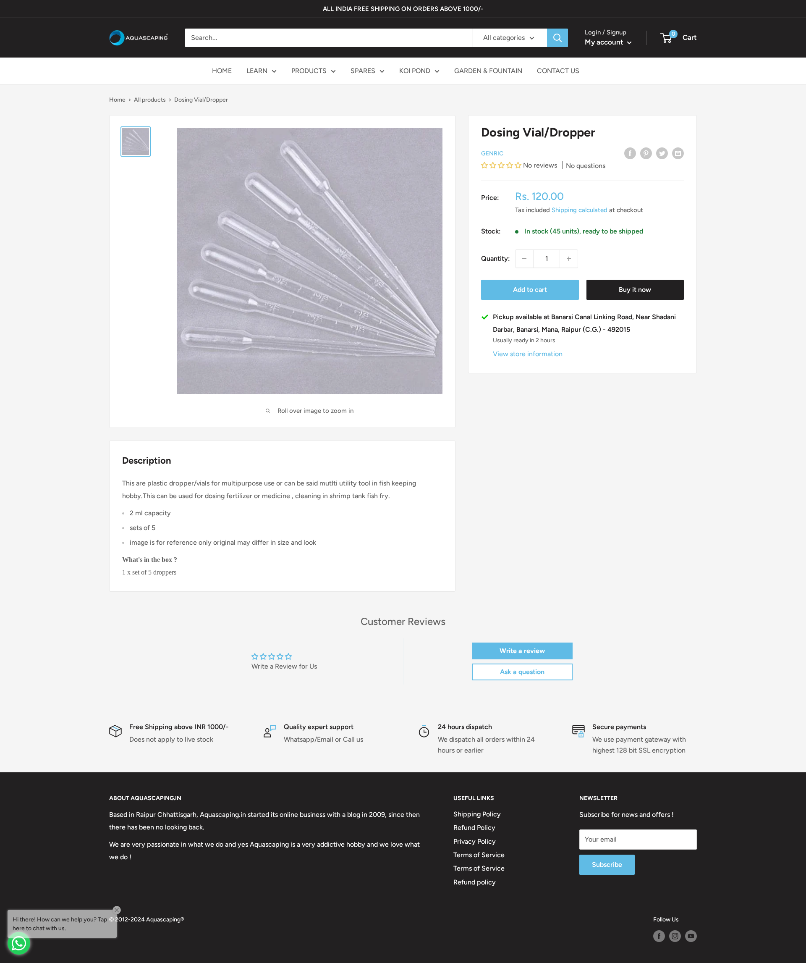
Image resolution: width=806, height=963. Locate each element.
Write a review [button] (522, 651)
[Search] (557, 38)
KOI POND (414, 71)
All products (150, 99)
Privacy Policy (474, 841)
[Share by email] (678, 153)
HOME (222, 71)
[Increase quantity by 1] (569, 259)
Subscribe (607, 865)
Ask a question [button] (522, 672)
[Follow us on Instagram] (675, 936)
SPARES (363, 71)
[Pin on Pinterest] (646, 153)
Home (117, 99)
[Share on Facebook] (630, 153)
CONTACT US (558, 71)
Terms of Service (479, 855)
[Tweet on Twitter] (662, 153)
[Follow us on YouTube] (691, 936)
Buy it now (635, 290)
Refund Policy (474, 828)
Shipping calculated (579, 210)
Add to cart (530, 290)
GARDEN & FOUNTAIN (488, 71)
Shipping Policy (477, 814)
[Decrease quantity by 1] (524, 259)
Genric (492, 153)
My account (605, 42)
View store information (528, 354)
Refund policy (474, 882)
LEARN (256, 71)
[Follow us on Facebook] (659, 936)
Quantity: (495, 258)
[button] (502, 165)
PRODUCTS (309, 71)
